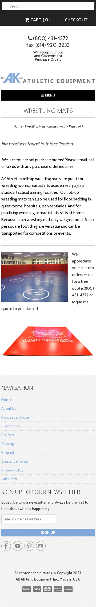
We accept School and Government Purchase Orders (48, 55)
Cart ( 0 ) (40, 19)
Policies (7, 434)
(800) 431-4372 (50, 38)
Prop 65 (7, 452)
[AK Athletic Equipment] (48, 79)
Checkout (76, 19)
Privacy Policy (12, 470)
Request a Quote (15, 417)
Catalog (7, 443)
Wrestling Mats (48, 110)
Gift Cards (9, 479)
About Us (9, 408)
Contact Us (10, 426)
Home (6, 399)
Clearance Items (14, 461)
